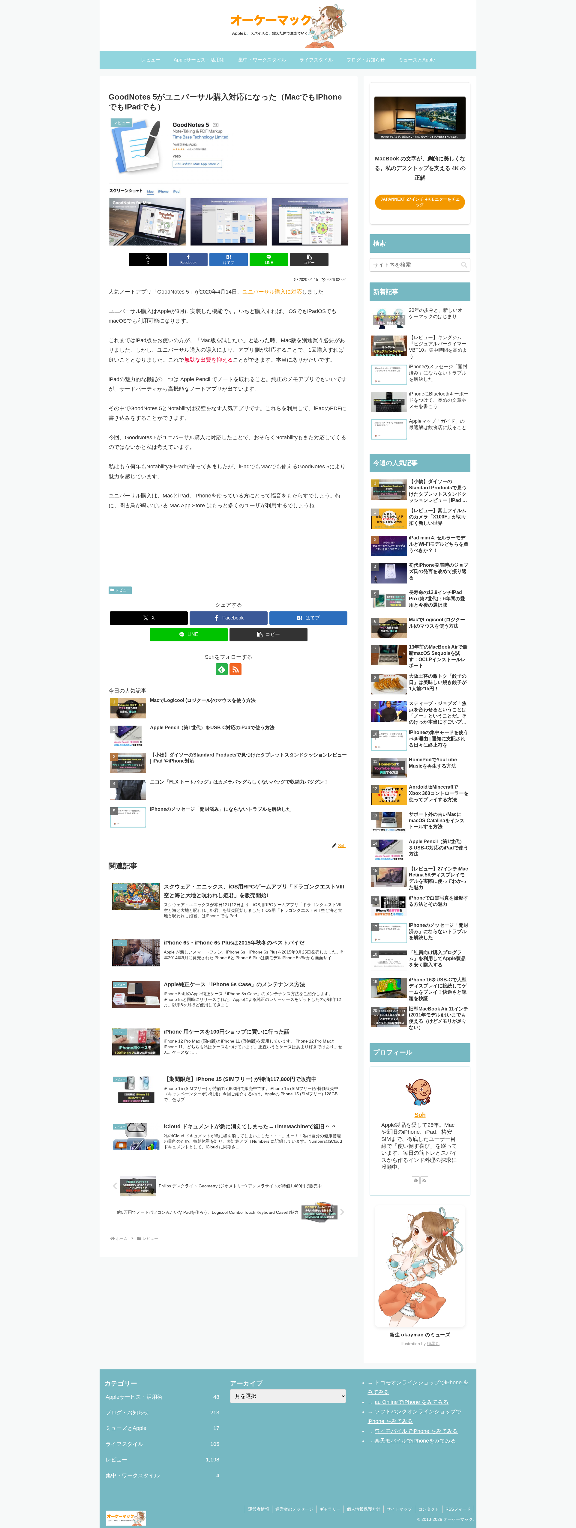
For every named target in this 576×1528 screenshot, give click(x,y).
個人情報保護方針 (363, 1509)
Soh (420, 1115)
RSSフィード (458, 1509)
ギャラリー (330, 1509)
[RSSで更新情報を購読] (236, 669)
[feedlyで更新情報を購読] (222, 669)
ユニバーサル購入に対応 (272, 292)
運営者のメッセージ (294, 1509)
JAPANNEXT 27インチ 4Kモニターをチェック (420, 202)
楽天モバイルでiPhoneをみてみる (415, 1441)
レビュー (123, 590)
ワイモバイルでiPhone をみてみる (416, 1431)
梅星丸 (433, 1343)
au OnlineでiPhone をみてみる (411, 1402)
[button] (309, 259)
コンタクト (428, 1509)
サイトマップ (399, 1509)
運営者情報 (258, 1509)
